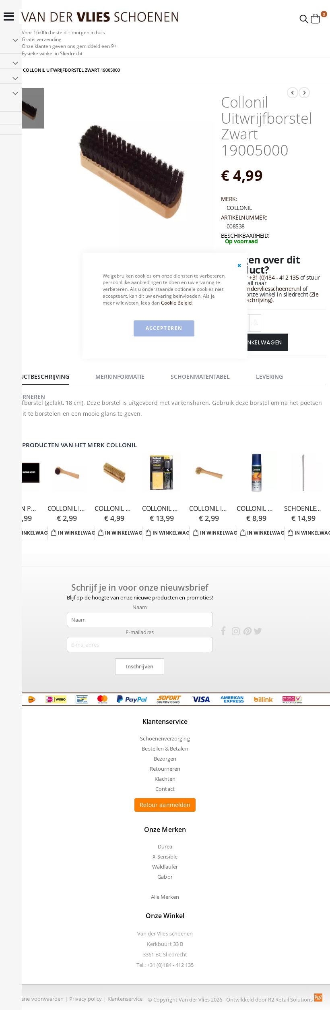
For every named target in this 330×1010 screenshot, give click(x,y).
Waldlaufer (165, 866)
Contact (164, 788)
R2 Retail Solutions (291, 999)
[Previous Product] (292, 92)
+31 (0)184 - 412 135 (274, 277)
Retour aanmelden (165, 805)
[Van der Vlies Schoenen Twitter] (257, 632)
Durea (165, 846)
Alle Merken (165, 896)
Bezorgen (165, 758)
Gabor (164, 876)
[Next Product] (304, 92)
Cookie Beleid (176, 302)
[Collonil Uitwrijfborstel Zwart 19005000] (24, 109)
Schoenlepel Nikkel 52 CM (304, 508)
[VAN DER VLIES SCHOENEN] (100, 16)
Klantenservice (125, 998)
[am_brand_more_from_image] (67, 473)
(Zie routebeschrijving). (273, 297)
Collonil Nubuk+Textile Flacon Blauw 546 (256, 508)
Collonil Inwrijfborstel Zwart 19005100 (67, 508)
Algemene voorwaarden (35, 998)
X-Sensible (165, 856)
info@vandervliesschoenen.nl (264, 288)
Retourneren (165, 768)
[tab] (42, 375)
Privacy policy (85, 998)
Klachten (165, 778)
